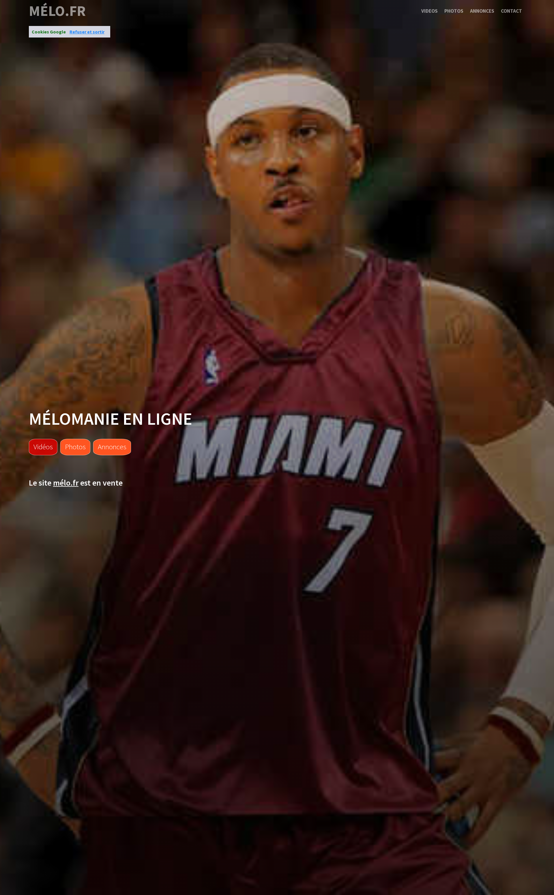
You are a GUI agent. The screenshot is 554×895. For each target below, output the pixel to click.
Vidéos (43, 446)
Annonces (482, 11)
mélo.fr (57, 11)
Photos (453, 11)
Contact (511, 11)
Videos (429, 11)
